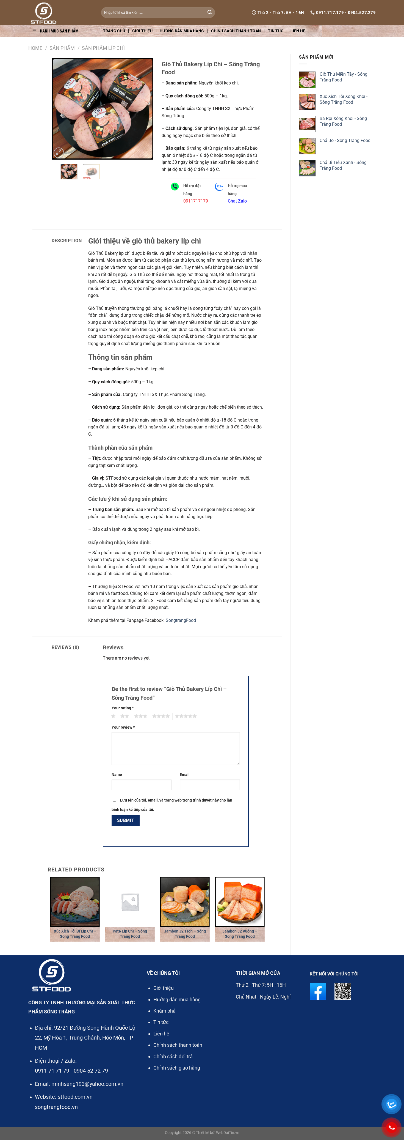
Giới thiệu (142, 31)
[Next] (144, 109)
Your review (123, 727)
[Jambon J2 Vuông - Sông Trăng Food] (240, 901)
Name (117, 774)
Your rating (123, 708)
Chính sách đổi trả (173, 1056)
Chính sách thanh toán (236, 31)
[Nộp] (209, 12)
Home (35, 48)
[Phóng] (59, 152)
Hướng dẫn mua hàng (182, 31)
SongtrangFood (181, 620)
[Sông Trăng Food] (60, 12)
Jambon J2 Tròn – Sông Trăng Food (185, 934)
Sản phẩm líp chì (103, 48)
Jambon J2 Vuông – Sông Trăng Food (239, 934)
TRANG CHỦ (114, 31)
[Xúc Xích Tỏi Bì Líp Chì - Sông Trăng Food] (75, 901)
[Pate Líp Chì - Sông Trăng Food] (130, 901)
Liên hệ (297, 31)
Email (185, 774)
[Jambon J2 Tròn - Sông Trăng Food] (185, 901)
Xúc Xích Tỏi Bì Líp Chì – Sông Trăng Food (75, 934)
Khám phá (164, 1011)
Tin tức (275, 31)
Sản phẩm (62, 48)
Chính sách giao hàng (176, 1068)
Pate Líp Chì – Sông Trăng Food (130, 934)
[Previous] (60, 109)
